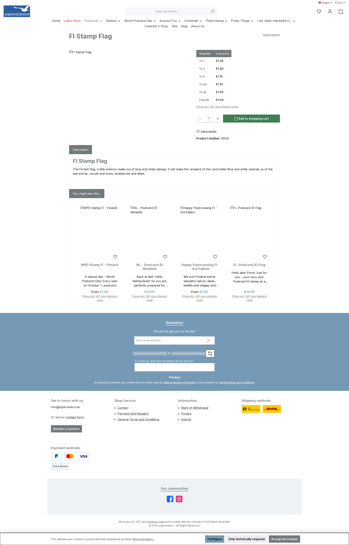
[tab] (80, 149)
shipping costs (155, 521)
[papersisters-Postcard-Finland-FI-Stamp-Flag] (129, 89)
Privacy (186, 413)
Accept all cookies (284, 539)
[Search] (212, 11)
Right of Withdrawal (194, 408)
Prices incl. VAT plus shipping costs (217, 106)
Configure (214, 539)
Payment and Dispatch (133, 413)
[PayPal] (56, 456)
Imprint (186, 419)
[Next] (272, 254)
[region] (129, 89)
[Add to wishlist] (115, 256)
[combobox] (167, 11)
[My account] (329, 11)
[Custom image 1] (251, 409)
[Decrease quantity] (200, 119)
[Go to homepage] (17, 11)
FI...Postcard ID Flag (249, 265)
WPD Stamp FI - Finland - (99, 267)
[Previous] (77, 254)
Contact (123, 408)
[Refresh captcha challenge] (210, 353)
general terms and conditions (236, 382)
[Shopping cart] (340, 11)
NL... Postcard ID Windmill (149, 267)
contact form (75, 417)
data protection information (180, 382)
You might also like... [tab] (87, 193)
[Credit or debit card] (76, 456)
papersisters (271, 34)
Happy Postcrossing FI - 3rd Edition (199, 267)
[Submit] (208, 340)
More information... (144, 539)
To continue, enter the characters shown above (164, 361)
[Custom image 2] (271, 409)
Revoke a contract (66, 429)
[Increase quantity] (218, 119)
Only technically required (246, 539)
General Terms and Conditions (138, 419)
